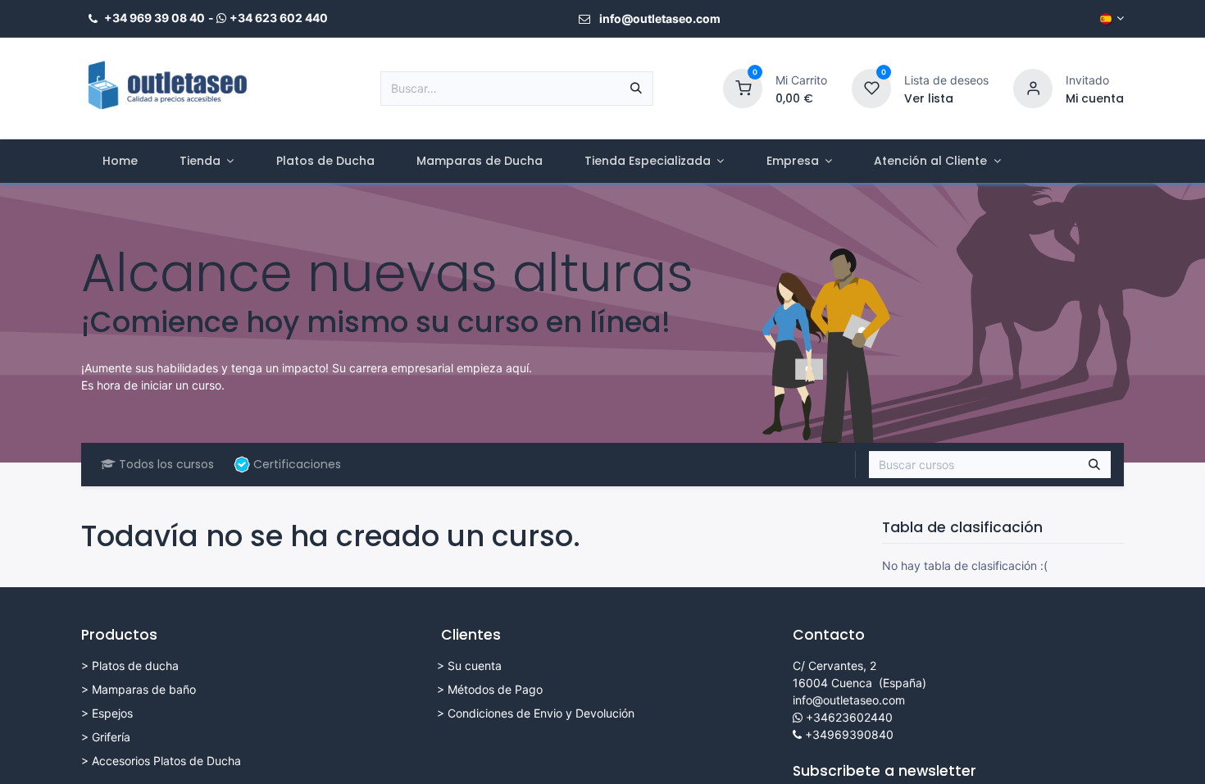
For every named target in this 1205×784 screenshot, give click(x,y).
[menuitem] (119, 161)
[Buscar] (636, 88)
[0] (742, 87)
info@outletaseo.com (849, 700)
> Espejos (107, 713)
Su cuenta (475, 665)
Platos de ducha (135, 665)
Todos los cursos (166, 464)
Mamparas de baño (144, 689)
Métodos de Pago (495, 689)
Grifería (111, 737)
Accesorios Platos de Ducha (166, 761)
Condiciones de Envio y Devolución (541, 713)
